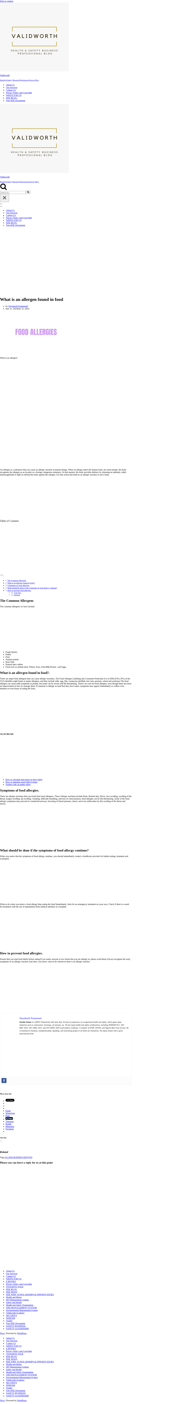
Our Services (11, 87)
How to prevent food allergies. (19, 590)
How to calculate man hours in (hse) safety (24, 779)
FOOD (29, 1157)
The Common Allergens (16, 580)
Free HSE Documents (15, 100)
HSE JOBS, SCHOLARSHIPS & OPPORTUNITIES (30, 1294)
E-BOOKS (11, 1281)
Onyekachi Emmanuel (18, 306)
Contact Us (11, 90)
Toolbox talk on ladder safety (18, 784)
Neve (2, 1333)
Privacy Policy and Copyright (19, 93)
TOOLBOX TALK (14, 1287)
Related (17, 595)
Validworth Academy (15, 1313)
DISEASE (21, 1157)
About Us (10, 85)
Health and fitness (14, 1297)
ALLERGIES (11, 1157)
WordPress (22, 1333)
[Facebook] (4, 1080)
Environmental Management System (22, 1310)
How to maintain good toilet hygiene (21, 782)
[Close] (4, 198)
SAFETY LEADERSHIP (17, 1328)
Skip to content (6, 1)
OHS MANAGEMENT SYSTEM (21, 1308)
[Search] (3, 189)
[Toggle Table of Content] (2, 576)
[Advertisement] (54, 261)
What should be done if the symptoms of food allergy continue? (32, 588)
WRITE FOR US (13, 95)
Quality (9, 1321)
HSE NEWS (11, 1292)
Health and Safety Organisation (19, 1305)
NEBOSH (10, 1318)
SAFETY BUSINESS (16, 1326)
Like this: (17, 593)
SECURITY (11, 1315)
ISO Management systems (17, 1300)
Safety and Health (14, 1302)
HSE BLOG (11, 98)
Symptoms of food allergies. (18, 585)
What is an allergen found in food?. (21, 583)
